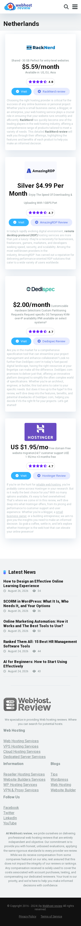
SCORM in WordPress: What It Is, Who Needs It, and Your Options (36, 603)
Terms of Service (51, 916)
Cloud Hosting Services (21, 751)
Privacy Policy (27, 916)
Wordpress (59, 779)
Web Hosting (61, 785)
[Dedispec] (40, 297)
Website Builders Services (24, 779)
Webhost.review (52, 906)
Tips (54, 774)
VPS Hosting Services (20, 746)
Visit (23, 91)
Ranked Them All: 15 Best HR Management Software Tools (40, 644)
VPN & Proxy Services (21, 790)
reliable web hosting (48, 484)
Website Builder (63, 790)
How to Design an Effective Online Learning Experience (33, 583)
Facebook (11, 808)
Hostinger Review (54, 475)
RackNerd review (53, 91)
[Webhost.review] (18, 6)
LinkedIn (10, 818)
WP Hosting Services (20, 785)
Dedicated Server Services (24, 757)
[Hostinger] (40, 440)
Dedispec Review (53, 341)
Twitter (8, 813)
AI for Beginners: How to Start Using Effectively (35, 664)
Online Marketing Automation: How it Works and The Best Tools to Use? (35, 623)
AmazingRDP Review (53, 222)
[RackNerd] (40, 55)
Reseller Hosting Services (24, 774)
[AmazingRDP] (41, 178)
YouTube (10, 823)
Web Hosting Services (21, 741)
